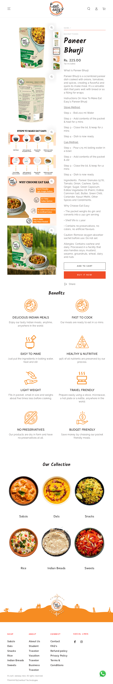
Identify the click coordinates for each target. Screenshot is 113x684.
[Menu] (9, 8)
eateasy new (20, 676)
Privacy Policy (58, 655)
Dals (10, 646)
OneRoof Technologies (28, 680)
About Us (34, 641)
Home (66, 28)
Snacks (11, 651)
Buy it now (84, 275)
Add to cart (84, 266)
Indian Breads (15, 660)
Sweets (11, 665)
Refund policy (59, 651)
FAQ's (53, 646)
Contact (55, 641)
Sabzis (11, 641)
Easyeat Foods (71, 34)
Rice (10, 655)
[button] (89, 8)
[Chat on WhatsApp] (102, 673)
